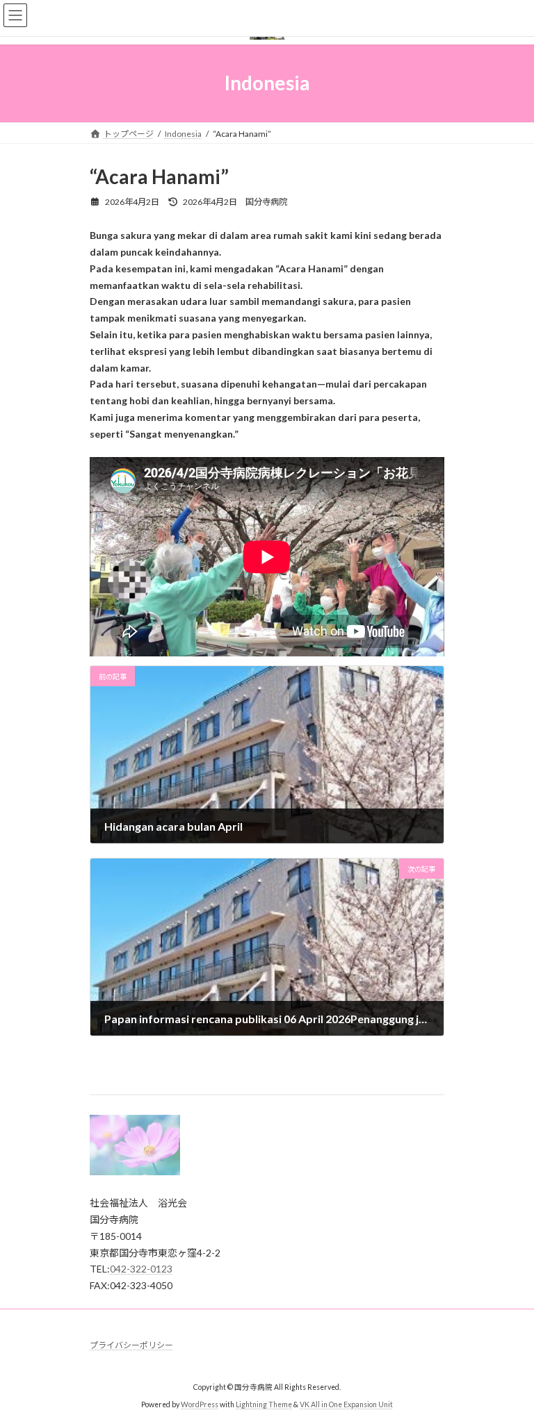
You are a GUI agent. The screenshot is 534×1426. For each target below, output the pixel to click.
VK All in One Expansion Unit (346, 1404)
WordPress (199, 1404)
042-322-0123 (141, 1269)
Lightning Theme (264, 1404)
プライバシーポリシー (131, 1345)
